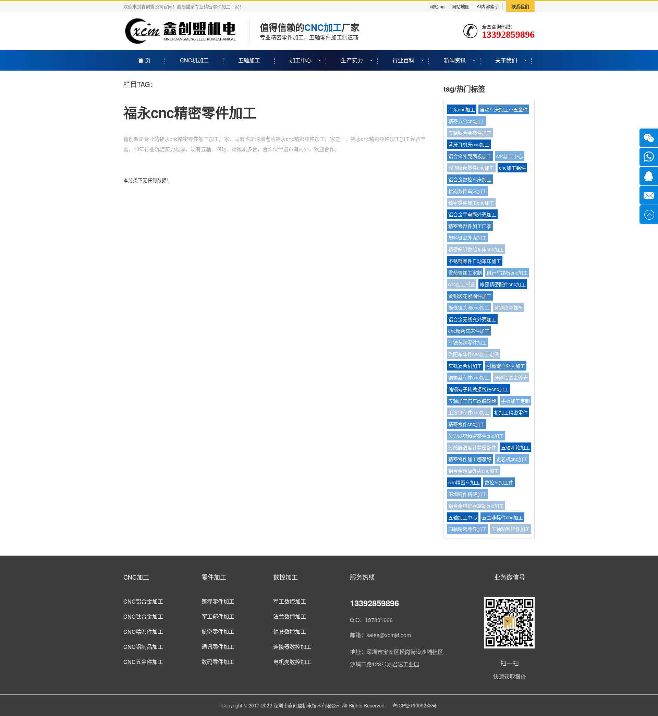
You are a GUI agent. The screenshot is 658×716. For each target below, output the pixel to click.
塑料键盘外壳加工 (467, 237)
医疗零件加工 (218, 601)
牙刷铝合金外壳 (511, 377)
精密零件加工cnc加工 (471, 202)
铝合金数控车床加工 (469, 179)
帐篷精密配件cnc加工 (503, 284)
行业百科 (403, 60)
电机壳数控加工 (292, 662)
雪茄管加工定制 (465, 272)
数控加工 (285, 576)
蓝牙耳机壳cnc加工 (468, 144)
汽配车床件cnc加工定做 (473, 354)
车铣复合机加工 (465, 365)
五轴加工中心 (462, 517)
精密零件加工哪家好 (469, 459)
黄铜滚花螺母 (508, 307)
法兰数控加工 (289, 616)
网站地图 (461, 6)
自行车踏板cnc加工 (507, 272)
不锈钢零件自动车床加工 (474, 260)
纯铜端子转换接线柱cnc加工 (478, 389)
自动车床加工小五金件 (504, 109)
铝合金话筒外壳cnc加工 (473, 470)
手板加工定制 (515, 400)
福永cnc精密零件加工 (189, 112)
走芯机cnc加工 (512, 459)
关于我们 (506, 60)
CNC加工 (136, 576)
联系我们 (520, 6)
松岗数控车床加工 (467, 190)
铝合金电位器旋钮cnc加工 (476, 505)
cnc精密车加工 (464, 482)
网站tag (436, 6)
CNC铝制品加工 (143, 647)
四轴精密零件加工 (467, 528)
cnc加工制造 (461, 284)
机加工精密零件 (511, 412)
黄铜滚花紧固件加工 (469, 295)
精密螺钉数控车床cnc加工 (476, 249)
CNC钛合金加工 (143, 616)
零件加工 (214, 576)
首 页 (144, 60)
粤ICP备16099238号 (414, 705)
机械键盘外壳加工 (506, 365)
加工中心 (301, 60)
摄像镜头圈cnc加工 (468, 307)
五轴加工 (249, 60)
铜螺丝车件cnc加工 (468, 377)
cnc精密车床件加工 (468, 330)
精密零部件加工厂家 (469, 225)
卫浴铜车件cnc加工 (468, 412)
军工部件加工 (218, 616)
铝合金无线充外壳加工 (472, 319)
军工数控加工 (289, 601)
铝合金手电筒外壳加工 (472, 214)
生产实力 (352, 60)
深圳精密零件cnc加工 (471, 167)
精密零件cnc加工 (466, 424)
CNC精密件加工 (143, 631)
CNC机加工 (194, 60)
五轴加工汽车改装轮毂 (472, 400)
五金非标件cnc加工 (502, 517)
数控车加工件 (499, 482)
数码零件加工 (218, 662)
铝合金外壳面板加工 (469, 156)
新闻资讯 (455, 60)
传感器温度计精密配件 (472, 447)
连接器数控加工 (292, 647)
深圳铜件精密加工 (467, 493)
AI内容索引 (488, 6)
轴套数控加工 (289, 631)
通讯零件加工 (218, 647)
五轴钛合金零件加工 (469, 132)
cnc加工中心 (509, 156)
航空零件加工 (218, 631)
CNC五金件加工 (143, 662)
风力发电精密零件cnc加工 (476, 435)
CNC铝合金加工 (143, 601)
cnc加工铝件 (512, 167)
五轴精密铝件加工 (510, 528)
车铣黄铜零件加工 (467, 342)
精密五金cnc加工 (466, 121)
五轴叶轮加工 (515, 447)
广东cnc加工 (461, 109)
